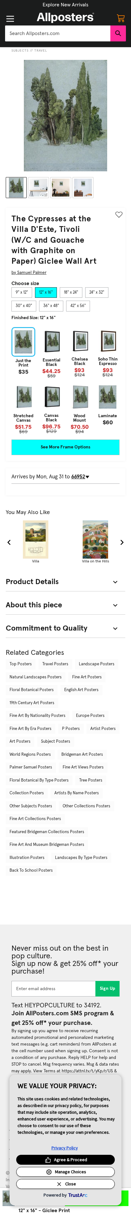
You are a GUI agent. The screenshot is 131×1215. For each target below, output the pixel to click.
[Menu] (10, 19)
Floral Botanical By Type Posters (39, 780)
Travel (40, 50)
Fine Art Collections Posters (35, 819)
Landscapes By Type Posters (81, 858)
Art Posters (20, 742)
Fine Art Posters (87, 677)
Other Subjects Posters (31, 806)
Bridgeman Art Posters (82, 755)
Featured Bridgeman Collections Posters (47, 832)
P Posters (71, 729)
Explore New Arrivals (65, 4)
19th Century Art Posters (32, 703)
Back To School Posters (31, 870)
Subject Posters (55, 742)
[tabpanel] (65, 380)
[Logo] (65, 17)
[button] (65, 5)
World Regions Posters (30, 755)
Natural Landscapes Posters (36, 677)
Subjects (20, 50)
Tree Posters (90, 780)
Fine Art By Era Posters (31, 729)
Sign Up (107, 988)
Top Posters (21, 664)
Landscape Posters (96, 664)
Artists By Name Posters (76, 793)
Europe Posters (90, 716)
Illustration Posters (27, 858)
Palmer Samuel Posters (31, 767)
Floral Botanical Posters (32, 690)
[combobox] (57, 33)
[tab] (21, 292)
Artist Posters (103, 729)
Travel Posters (55, 664)
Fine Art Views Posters (83, 767)
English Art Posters (81, 690)
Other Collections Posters (86, 806)
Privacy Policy (65, 1148)
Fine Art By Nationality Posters (38, 716)
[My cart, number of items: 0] (121, 18)
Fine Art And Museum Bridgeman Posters (47, 845)
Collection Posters (27, 793)
